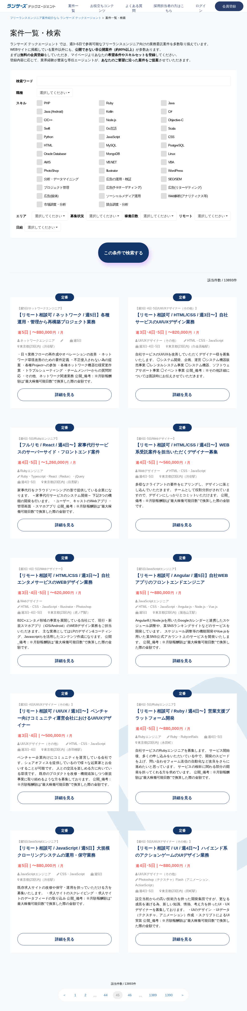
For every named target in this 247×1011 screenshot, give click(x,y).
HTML (48, 145)
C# (170, 111)
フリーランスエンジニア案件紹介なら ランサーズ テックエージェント (55, 18)
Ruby (109, 103)
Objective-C (175, 120)
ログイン (201, 8)
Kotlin (109, 111)
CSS (171, 137)
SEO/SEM (175, 179)
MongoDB (113, 154)
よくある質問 (133, 8)
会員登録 (229, 6)
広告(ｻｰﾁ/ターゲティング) (123, 187)
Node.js (111, 120)
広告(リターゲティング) (184, 187)
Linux (171, 154)
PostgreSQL (176, 145)
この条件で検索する (123, 253)
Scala (171, 128)
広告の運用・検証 (118, 179)
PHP (47, 103)
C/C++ (48, 120)
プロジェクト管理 (56, 187)
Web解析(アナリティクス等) (188, 196)
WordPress (175, 171)
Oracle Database (55, 154)
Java (171, 103)
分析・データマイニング (61, 179)
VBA (171, 162)
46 (130, 995)
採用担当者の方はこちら (169, 8)
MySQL (111, 145)
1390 (169, 995)
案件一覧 (73, 8)
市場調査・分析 (55, 204)
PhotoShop (51, 171)
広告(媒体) (51, 196)
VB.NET (111, 162)
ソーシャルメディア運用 (123, 196)
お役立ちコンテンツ (102, 8)
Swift (47, 128)
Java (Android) (53, 111)
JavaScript (113, 137)
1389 (153, 995)
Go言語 (111, 128)
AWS (47, 162)
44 (106, 995)
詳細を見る (64, 394)
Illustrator (112, 171)
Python (48, 137)
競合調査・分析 (117, 204)
